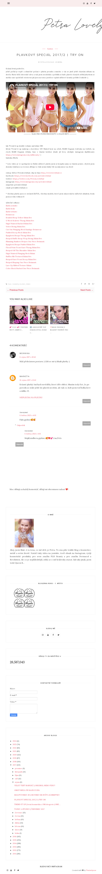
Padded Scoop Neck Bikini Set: (18, 232)
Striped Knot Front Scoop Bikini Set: (21, 259)
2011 (15, 854)
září (16, 779)
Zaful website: (12, 212)
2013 (15, 847)
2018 (15, 761)
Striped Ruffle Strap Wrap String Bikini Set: (24, 238)
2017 (15, 765)
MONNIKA (25, 353)
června (18, 816)
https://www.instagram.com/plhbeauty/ (23, 155)
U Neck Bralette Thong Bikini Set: (20, 220)
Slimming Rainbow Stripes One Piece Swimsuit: (25, 241)
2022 (15, 748)
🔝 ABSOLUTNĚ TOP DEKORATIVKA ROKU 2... (38, 330)
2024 (15, 741)
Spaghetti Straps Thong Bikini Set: (20, 235)
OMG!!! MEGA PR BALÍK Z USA (27, 790)
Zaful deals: (11, 209)
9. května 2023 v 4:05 (28, 415)
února (17, 830)
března (18, 826)
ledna (17, 833)
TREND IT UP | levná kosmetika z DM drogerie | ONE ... (37, 804)
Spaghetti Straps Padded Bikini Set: (21, 244)
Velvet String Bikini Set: (16, 226)
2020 (15, 755)
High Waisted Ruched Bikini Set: (19, 223)
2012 (15, 850)
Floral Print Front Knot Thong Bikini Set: (23, 247)
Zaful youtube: (12, 206)
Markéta (24, 376)
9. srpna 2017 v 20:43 (28, 357)
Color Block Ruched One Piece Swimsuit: (23, 268)
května (18, 819)
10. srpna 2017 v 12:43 (28, 380)
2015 (15, 840)
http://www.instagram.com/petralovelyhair (33, 182)
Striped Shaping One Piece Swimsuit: (21, 262)
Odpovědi (21, 425)
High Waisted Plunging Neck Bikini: (21, 253)
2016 (15, 836)
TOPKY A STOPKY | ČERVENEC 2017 (29, 809)
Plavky (22, 284)
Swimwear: (10, 215)
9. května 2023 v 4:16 (33, 434)
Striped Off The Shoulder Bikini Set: (21, 250)
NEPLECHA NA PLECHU (31, 397)
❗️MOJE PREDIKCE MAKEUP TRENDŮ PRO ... (59, 330)
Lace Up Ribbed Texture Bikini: (19, 265)
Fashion (50, 49)
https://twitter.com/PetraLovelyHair (28, 179)
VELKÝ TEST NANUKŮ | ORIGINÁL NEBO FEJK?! (34, 785)
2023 (15, 744)
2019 (15, 758)
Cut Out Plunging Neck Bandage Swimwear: (24, 229)
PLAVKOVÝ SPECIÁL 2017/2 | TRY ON (30, 800)
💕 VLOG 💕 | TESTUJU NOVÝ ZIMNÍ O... (19, 328)
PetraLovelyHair (47, 62)
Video (28, 284)
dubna (17, 823)
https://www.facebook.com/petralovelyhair (32, 176)
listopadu (19, 772)
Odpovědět (86, 365)
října (17, 775)
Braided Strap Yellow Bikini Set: (19, 218)
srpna (17, 782)
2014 (15, 843)
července (19, 813)
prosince (19, 768)
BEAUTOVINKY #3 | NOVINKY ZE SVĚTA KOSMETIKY (37, 795)
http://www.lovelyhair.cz (51, 173)
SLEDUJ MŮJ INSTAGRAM (51, 866)
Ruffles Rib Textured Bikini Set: (19, 256)
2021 (15, 751)
